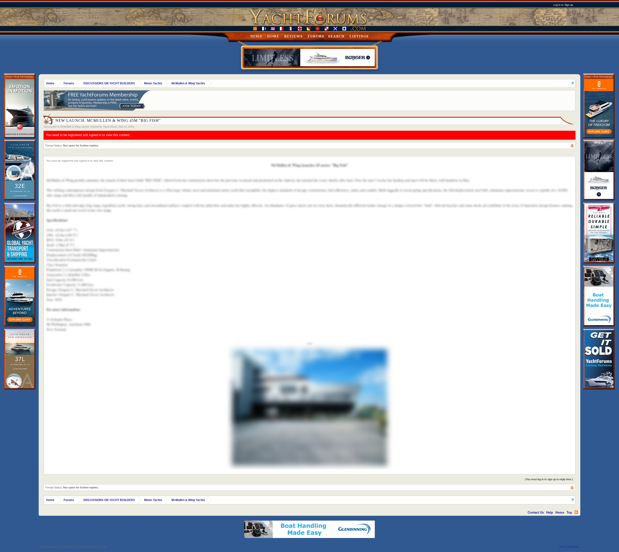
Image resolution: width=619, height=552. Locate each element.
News (256, 36)
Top (569, 512)
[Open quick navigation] (572, 83)
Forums (316, 36)
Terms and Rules (569, 546)
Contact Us (536, 512)
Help (549, 512)
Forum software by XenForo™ (73, 546)
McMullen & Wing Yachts (74, 126)
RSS (576, 512)
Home (273, 36)
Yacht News (110, 126)
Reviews (293, 36)
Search (336, 36)
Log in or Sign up (563, 4)
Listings (359, 36)
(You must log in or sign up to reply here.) (549, 479)
